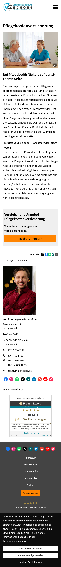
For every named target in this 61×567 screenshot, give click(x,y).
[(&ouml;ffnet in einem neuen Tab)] (30, 436)
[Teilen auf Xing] (53, 254)
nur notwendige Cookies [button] (30, 555)
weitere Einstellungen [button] (30, 562)
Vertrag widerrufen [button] (30, 493)
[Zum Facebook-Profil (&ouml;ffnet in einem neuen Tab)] (6, 379)
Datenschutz (30, 464)
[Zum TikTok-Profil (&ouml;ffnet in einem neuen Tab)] (51, 379)
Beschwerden (30, 478)
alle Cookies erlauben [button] (30, 548)
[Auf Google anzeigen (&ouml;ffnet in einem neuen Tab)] (40, 379)
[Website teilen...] (56, 254)
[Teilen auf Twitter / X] (42, 254)
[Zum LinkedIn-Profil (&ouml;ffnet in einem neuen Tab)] (34, 379)
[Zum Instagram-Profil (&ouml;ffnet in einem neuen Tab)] (11, 379)
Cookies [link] (30, 485)
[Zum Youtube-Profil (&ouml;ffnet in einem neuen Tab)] (45, 379)
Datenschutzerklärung (14, 541)
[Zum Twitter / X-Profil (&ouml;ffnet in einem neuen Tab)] (23, 379)
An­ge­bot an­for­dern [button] (30, 238)
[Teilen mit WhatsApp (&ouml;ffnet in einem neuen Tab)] (49, 254)
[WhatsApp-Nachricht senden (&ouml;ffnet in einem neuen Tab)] (17, 379)
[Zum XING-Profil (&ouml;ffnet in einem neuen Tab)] (28, 379)
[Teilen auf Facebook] (46, 254)
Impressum (30, 457)
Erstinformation (30, 471)
